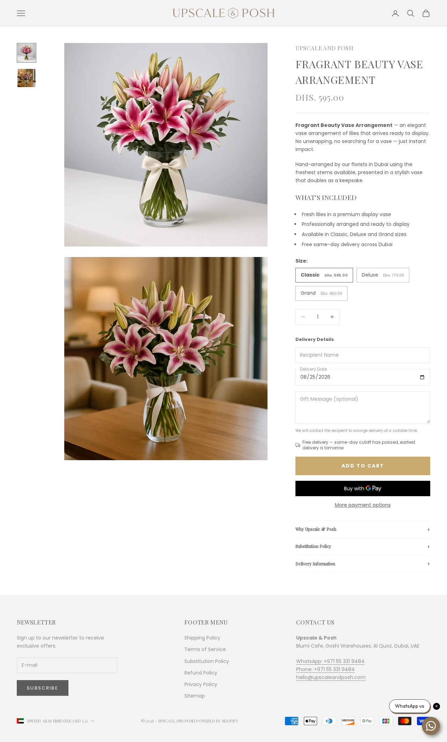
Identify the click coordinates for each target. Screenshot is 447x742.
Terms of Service (205, 649)
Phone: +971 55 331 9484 (325, 669)
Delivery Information (315, 563)
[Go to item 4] (26, 78)
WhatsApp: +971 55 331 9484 (330, 661)
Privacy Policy (200, 684)
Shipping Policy (202, 637)
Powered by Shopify (217, 720)
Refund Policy (200, 672)
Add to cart (363, 465)
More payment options (363, 504)
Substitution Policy (313, 546)
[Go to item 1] (26, 53)
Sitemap (194, 695)
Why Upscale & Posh (315, 529)
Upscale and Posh (324, 48)
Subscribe (42, 688)
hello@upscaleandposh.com (331, 677)
